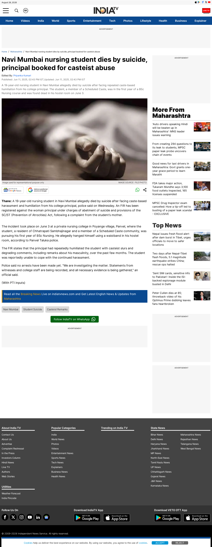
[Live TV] (206, 10)
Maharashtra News (191, 434)
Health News (58, 476)
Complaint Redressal (13, 448)
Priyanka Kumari (22, 75)
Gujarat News (158, 476)
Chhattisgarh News (161, 471)
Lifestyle (145, 20)
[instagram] (21, 517)
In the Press (8, 453)
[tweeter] (13, 517)
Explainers (56, 467)
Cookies (28, 542)
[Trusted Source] (38, 190)
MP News (156, 453)
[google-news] (46, 517)
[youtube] (29, 517)
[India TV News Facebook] (203, 2)
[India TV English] (106, 10)
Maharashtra (16, 51)
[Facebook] (5, 517)
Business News (59, 471)
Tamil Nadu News (160, 462)
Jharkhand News (160, 448)
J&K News (156, 481)
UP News (156, 467)
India (41, 20)
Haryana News (159, 443)
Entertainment (92, 20)
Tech (112, 20)
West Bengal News (191, 448)
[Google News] (13, 190)
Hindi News (8, 462)
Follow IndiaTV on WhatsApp (72, 319)
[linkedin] (38, 517)
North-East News (160, 457)
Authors (6, 471)
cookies (143, 542)
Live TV (6, 467)
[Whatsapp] (137, 190)
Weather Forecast (11, 493)
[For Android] (167, 518)
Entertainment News (62, 453)
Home (9, 20)
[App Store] (116, 518)
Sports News (58, 457)
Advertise (7, 443)
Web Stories (8, 476)
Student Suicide (32, 309)
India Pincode (9, 498)
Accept (160, 542)
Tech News (57, 462)
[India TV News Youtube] (209, 2)
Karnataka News (160, 485)
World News (57, 439)
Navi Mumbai (10, 309)
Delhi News (157, 439)
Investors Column (11, 457)
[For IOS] (197, 518)
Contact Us (8, 434)
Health (163, 20)
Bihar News (157, 434)
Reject (180, 542)
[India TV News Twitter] (206, 2)
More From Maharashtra (171, 112)
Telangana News (190, 443)
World (55, 20)
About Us (7, 439)
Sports (71, 20)
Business (181, 20)
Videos (25, 20)
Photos (127, 20)
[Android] (199, 2)
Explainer (200, 20)
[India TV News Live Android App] (87, 518)
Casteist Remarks (57, 309)
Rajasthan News (189, 439)
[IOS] (196, 2)
